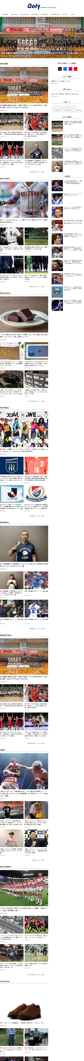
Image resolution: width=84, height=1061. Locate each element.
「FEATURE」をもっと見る (37, 172)
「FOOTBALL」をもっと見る (36, 516)
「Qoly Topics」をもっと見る (36, 286)
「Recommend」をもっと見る (36, 401)
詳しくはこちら (55, 83)
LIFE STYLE (5, 981)
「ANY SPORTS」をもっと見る (36, 975)
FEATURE (4, 64)
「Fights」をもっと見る (38, 860)
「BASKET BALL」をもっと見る (36, 743)
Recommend (5, 293)
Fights (2, 750)
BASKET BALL (6, 635)
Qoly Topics (5, 178)
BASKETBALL (68, 110)
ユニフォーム (58, 107)
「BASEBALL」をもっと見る (36, 628)
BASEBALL (4, 522)
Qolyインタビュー (70, 107)
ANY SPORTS (5, 867)
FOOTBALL (4, 408)
